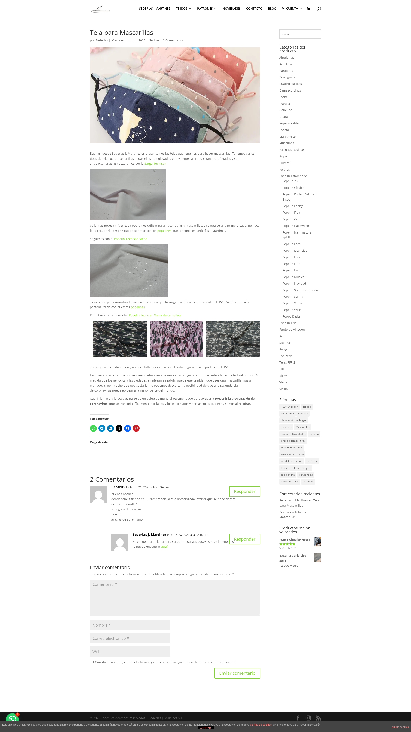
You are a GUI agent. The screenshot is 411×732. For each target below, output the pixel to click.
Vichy (283, 376)
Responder (244, 491)
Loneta (284, 130)
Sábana (284, 343)
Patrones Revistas (292, 150)
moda (284, 434)
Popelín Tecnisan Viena (130, 239)
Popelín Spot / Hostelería (300, 290)
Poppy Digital (292, 316)
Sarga (283, 349)
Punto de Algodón (292, 329)
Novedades (299, 434)
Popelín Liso (287, 323)
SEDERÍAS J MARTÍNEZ (154, 8)
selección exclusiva (292, 454)
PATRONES (205, 8)
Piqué (283, 156)
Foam (283, 97)
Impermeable (289, 123)
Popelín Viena (292, 303)
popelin (314, 434)
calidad (306, 406)
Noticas (154, 40)
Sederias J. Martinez (110, 40)
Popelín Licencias (295, 250)
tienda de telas (290, 481)
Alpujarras (286, 57)
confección (287, 413)
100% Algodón (289, 406)
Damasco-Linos (290, 90)
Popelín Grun (292, 219)
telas (284, 468)
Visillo (283, 389)
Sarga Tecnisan (155, 163)
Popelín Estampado (293, 176)
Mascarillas (303, 427)
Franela (284, 104)
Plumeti (284, 163)
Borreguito (287, 77)
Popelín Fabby (293, 206)
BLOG (272, 8)
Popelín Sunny (293, 296)
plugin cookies (400, 727)
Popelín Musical (294, 277)
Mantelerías (287, 137)
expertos (286, 427)
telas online (288, 474)
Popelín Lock (291, 257)
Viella (283, 382)
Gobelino (285, 110)
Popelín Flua (291, 212)
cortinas (303, 413)
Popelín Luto (291, 264)
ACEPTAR (205, 728)
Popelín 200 (291, 181)
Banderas (286, 71)
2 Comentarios (173, 40)
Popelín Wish (292, 310)
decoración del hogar (293, 420)
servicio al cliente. (291, 461)
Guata (283, 117)
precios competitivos (293, 440)
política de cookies (261, 724)
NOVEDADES (232, 8)
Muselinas (286, 143)
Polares (284, 169)
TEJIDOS (181, 8)
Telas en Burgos (300, 468)
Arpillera (285, 64)
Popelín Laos (292, 244)
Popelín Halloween (296, 226)
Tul (281, 369)
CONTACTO (254, 8)
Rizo (282, 336)
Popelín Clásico (293, 188)
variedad (308, 481)
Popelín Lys (291, 270)
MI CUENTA (290, 8)
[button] (12, 719)
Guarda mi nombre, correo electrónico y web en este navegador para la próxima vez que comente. (165, 662)
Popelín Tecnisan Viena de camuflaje (155, 315)
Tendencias (306, 474)
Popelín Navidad (294, 283)
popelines (164, 231)
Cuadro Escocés (290, 84)
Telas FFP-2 (287, 362)
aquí (164, 546)
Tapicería (286, 356)
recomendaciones (291, 447)
